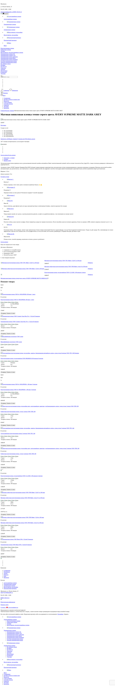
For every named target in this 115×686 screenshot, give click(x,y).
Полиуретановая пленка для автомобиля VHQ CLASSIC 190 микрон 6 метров (21, 476)
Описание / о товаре (9, 157)
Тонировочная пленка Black (8, 58)
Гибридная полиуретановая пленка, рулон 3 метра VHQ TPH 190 (18, 411)
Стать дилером (8, 102)
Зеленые (3, 69)
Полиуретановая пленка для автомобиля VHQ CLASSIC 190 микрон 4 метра (65, 272)
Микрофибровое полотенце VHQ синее (11, 341)
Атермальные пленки (9, 585)
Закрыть (66, 614)
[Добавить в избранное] (1, 118)
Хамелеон (3, 68)
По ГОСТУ (4, 66)
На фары (3, 65)
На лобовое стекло (6, 63)
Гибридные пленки (6, 49)
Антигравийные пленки (10, 583)
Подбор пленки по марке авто (12, 99)
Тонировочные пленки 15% (8, 55)
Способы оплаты (8, 103)
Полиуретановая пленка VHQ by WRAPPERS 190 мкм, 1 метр (17, 299)
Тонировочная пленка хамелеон (9, 56)
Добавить (90, 262)
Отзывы (6, 159)
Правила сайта (4, 604)
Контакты (6, 108)
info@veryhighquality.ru (7, 12)
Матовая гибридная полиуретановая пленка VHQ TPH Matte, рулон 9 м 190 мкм (65, 266)
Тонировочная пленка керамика (9, 59)
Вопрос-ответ (7, 160)
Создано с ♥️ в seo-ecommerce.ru (9, 607)
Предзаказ (3, 125)
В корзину (3, 313)
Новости (6, 574)
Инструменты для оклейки (11, 587)
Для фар (3, 51)
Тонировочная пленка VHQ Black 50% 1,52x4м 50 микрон (16, 544)
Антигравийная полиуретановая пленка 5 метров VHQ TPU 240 (18, 433)
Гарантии (6, 105)
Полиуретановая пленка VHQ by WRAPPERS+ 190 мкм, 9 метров (18, 389)
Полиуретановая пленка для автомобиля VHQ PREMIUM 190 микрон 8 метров (22, 358)
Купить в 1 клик (11, 313)
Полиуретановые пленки (7, 48)
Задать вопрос (4, 155)
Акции (5, 573)
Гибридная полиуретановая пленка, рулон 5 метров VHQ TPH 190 (18, 453)
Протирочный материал (10, 588)
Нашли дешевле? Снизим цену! (17, 139)
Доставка (6, 106)
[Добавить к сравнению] (2, 118)
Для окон (3, 73)
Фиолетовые (4, 70)
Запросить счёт (5, 139)
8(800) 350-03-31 (17, 12)
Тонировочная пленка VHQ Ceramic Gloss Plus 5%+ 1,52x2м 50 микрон (20, 321)
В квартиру (4, 72)
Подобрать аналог (30, 139)
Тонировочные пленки (10, 584)
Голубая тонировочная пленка (9, 61)
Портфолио (7, 572)
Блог (5, 576)
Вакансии (6, 101)
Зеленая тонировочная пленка (9, 62)
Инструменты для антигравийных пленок (12, 52)
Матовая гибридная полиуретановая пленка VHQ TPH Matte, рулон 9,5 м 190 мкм (23, 497)
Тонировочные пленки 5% (8, 54)
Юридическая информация (8, 602)
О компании (7, 98)
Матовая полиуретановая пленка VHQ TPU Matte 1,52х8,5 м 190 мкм (62, 260)
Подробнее (60, 614)
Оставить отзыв (5, 176)
